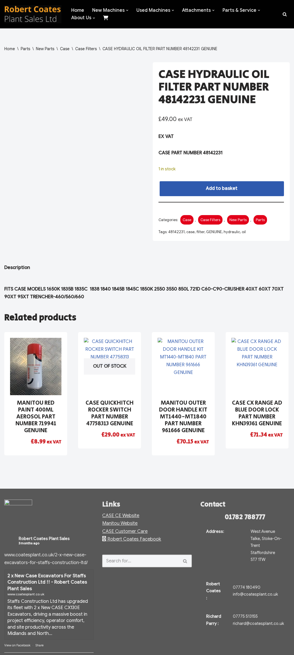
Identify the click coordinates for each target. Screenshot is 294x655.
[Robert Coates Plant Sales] (32, 14)
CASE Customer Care (125, 531)
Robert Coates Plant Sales (44, 538)
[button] (127, 10)
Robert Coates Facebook (133, 539)
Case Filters (86, 48)
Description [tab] (17, 267)
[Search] (285, 14)
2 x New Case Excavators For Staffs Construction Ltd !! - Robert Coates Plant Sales (47, 582)
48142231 (176, 231)
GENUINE (214, 231)
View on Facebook (17, 645)
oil (244, 231)
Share (39, 645)
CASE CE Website (120, 515)
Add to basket (221, 188)
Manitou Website (120, 523)
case (190, 231)
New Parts (45, 48)
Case (64, 48)
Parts (25, 48)
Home (77, 10)
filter (200, 231)
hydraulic (232, 231)
